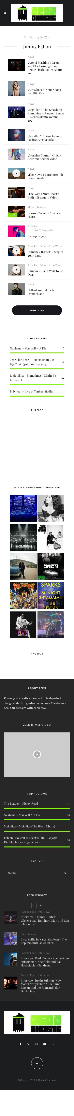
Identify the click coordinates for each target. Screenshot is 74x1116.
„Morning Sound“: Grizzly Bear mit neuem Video (45, 157)
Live (23, 934)
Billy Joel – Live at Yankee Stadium (32, 391)
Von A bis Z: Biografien (41, 230)
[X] (28, 1044)
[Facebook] (20, 1044)
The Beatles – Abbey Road (21, 803)
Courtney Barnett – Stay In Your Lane (45, 253)
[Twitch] (53, 1044)
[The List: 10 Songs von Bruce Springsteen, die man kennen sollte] (23, 567)
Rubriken (33, 226)
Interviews (44, 911)
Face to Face (28, 911)
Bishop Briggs (37, 236)
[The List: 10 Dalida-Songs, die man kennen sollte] (50, 509)
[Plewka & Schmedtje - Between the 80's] (50, 538)
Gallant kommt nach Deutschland (41, 292)
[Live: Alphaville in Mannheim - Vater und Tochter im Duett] (50, 625)
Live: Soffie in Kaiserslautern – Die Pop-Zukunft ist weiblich (44, 941)
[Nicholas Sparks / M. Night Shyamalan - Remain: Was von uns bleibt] (50, 596)
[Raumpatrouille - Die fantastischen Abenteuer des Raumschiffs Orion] (50, 567)
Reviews (41, 207)
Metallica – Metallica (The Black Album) (29, 826)
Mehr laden (37, 310)
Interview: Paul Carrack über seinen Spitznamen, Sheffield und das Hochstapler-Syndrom (45, 961)
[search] (65, 873)
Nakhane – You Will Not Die (28, 348)
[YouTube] (44, 1044)
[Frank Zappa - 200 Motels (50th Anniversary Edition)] (23, 596)
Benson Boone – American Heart (45, 214)
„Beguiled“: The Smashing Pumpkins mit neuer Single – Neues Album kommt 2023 (46, 115)
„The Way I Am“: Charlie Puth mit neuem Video (43, 195)
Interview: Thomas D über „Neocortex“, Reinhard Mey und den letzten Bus (45, 920)
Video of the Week (51, 246)
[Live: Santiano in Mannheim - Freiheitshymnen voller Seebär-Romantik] (23, 509)
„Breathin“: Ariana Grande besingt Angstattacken (45, 137)
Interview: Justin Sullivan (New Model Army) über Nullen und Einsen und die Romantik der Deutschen (41, 986)
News (31, 56)
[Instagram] (36, 1044)
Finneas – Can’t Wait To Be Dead (45, 272)
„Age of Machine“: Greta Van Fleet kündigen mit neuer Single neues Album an (45, 68)
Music (31, 207)
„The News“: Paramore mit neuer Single (45, 176)
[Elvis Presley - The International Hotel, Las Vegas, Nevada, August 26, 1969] (23, 625)
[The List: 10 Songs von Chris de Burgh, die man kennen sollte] (23, 538)
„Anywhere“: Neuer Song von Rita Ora (44, 91)
